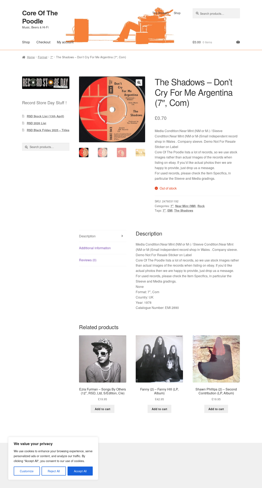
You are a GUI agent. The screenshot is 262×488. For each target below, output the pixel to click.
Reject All (54, 471)
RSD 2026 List (36, 123)
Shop (177, 13)
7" (51, 57)
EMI (170, 210)
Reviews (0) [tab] (87, 260)
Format (42, 57)
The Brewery (160, 13)
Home (31, 57)
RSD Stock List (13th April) (45, 116)
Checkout (43, 42)
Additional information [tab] (95, 248)
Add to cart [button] (102, 409)
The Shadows (183, 210)
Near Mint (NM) (185, 206)
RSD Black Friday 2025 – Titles (48, 130)
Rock (201, 206)
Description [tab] (87, 236)
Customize (27, 471)
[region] (53, 458)
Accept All (80, 471)
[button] (139, 82)
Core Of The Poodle (40, 17)
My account (65, 42)
